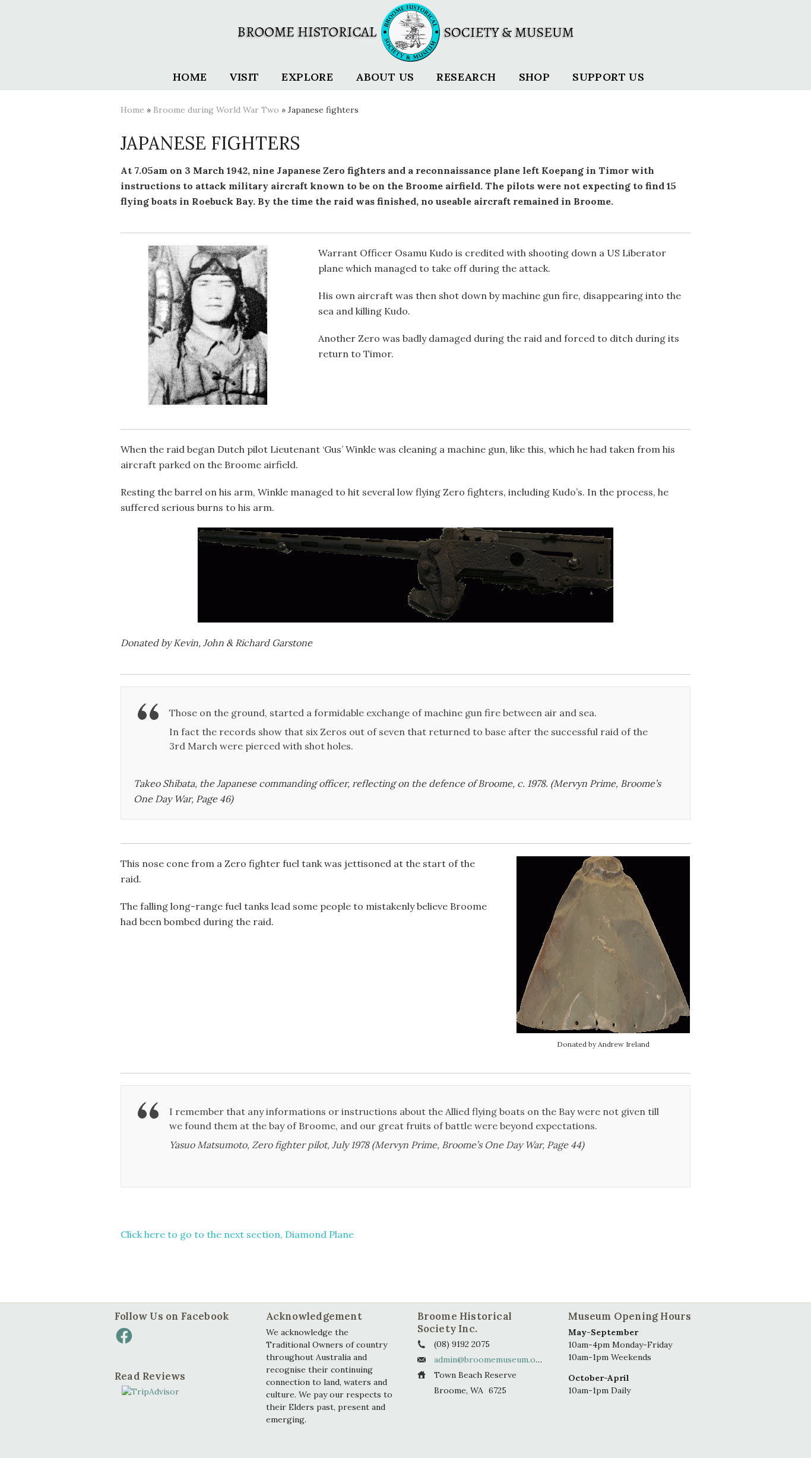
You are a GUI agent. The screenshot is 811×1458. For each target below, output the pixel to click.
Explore (307, 77)
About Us (385, 77)
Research (466, 77)
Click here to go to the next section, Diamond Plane (237, 1234)
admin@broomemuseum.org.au (495, 1359)
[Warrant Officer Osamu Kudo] (208, 325)
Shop (534, 77)
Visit (244, 77)
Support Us (608, 77)
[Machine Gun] (405, 575)
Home (190, 77)
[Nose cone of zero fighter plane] (603, 945)
